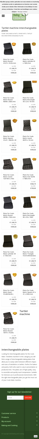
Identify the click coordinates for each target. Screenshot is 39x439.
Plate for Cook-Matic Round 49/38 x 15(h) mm (9, 215)
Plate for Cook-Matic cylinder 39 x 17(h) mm (9, 254)
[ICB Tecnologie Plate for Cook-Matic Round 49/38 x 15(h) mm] (10, 202)
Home (3, 33)
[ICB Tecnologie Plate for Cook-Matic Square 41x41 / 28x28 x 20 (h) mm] (10, 125)
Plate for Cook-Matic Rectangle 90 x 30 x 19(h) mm (29, 215)
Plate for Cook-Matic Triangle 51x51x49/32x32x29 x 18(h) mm (29, 254)
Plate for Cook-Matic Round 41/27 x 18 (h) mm (9, 61)
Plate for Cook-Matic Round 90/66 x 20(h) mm (9, 100)
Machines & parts (12, 33)
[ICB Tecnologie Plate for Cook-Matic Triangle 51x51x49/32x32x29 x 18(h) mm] (29, 241)
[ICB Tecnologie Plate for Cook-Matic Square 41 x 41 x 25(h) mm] (29, 279)
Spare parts (22, 33)
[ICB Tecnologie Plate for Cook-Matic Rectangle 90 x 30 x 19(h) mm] (29, 202)
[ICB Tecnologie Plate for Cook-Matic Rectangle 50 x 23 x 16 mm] (29, 87)
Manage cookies (22, 11)
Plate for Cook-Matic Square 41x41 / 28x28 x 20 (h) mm (9, 138)
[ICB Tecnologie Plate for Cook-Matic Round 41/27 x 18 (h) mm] (10, 48)
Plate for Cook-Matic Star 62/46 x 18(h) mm (29, 177)
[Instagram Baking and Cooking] (21, 404)
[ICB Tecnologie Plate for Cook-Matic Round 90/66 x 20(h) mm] (10, 87)
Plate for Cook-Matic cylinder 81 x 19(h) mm (29, 61)
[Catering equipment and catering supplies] (23, 16)
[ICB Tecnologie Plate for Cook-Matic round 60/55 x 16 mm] (29, 125)
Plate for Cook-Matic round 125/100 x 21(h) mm (8, 177)
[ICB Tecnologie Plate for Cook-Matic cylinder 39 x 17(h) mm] (10, 241)
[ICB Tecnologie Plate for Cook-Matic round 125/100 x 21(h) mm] (10, 164)
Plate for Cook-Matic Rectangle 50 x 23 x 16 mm (29, 100)
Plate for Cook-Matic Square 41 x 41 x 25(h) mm (29, 292)
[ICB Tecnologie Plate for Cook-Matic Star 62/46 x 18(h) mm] (29, 164)
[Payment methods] (35, 436)
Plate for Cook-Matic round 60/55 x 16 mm (28, 138)
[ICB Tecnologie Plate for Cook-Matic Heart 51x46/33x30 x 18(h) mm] (10, 279)
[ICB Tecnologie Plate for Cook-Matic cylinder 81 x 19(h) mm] (29, 48)
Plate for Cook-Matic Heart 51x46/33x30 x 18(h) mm (8, 292)
